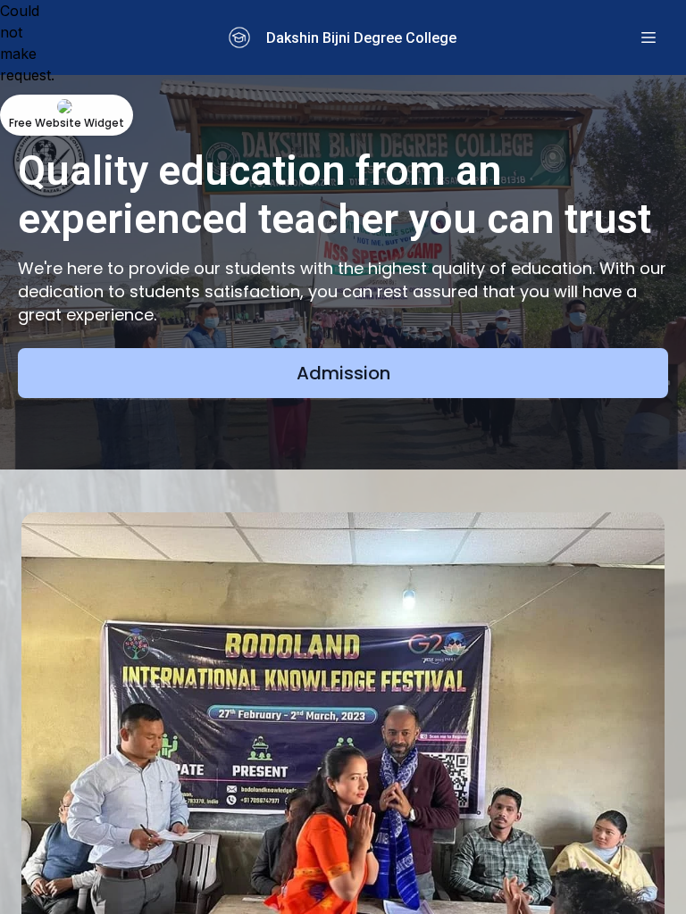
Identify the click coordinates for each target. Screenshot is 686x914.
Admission (343, 373)
